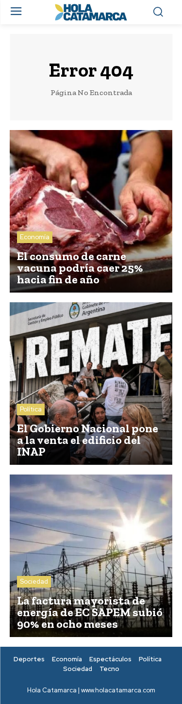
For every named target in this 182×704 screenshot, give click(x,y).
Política (31, 409)
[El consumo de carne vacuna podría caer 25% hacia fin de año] (91, 211)
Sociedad (34, 581)
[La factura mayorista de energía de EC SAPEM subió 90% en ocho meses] (91, 556)
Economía (35, 237)
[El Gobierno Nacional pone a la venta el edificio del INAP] (91, 383)
